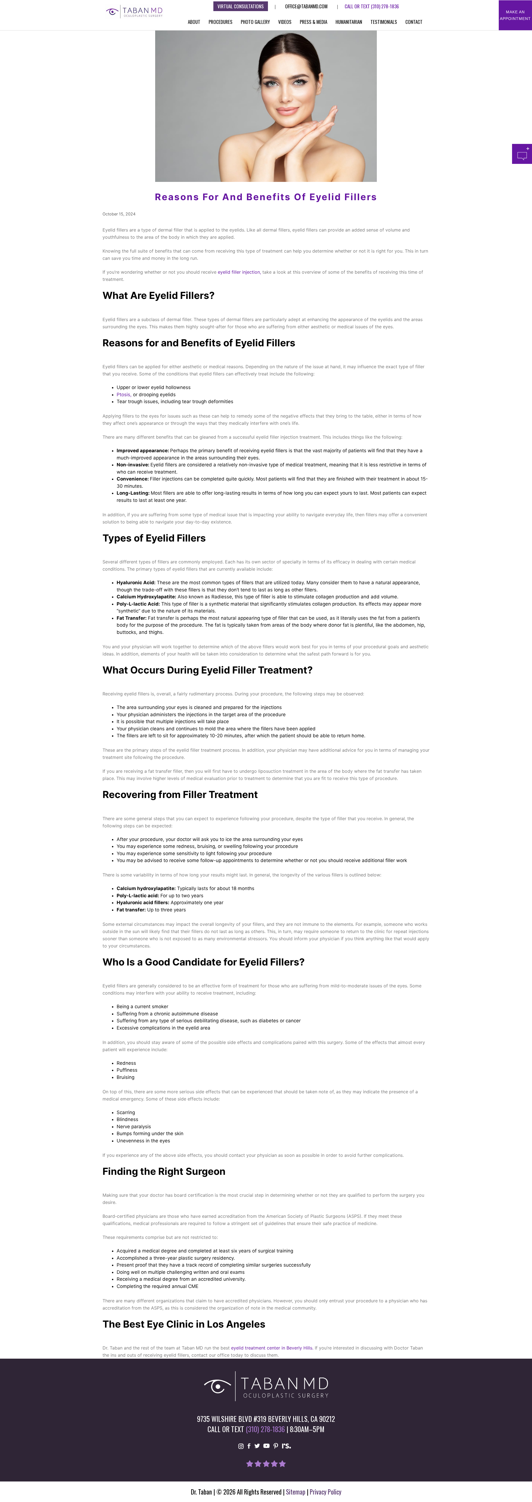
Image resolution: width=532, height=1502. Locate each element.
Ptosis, (124, 394)
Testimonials (383, 21)
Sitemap (295, 1491)
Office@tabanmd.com (306, 6)
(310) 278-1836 (385, 6)
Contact (414, 21)
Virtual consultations (241, 6)
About (194, 21)
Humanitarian (349, 21)
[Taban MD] (134, 11)
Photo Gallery (255, 21)
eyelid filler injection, (240, 272)
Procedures (220, 21)
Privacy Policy (325, 1491)
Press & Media (313, 21)
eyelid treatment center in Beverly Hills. (273, 1348)
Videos (284, 21)
